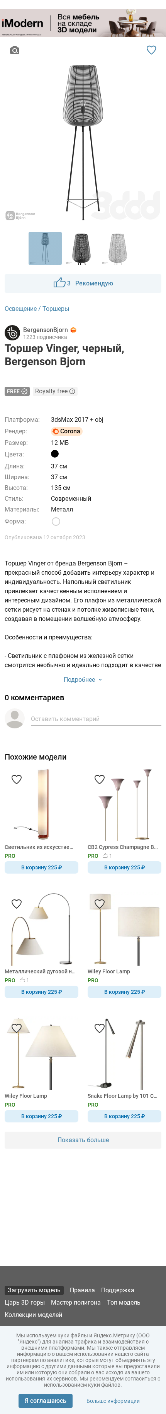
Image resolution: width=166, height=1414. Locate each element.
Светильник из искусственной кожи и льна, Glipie (40, 847)
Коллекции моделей (33, 1314)
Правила (82, 1290)
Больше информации (113, 1401)
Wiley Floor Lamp (109, 971)
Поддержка (117, 1290)
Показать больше (83, 1140)
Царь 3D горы (25, 1302)
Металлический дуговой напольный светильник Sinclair (40, 971)
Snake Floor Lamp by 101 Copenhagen (123, 1096)
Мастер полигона (76, 1302)
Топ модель (124, 1302)
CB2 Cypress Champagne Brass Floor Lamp (123, 847)
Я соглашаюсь (45, 1400)
